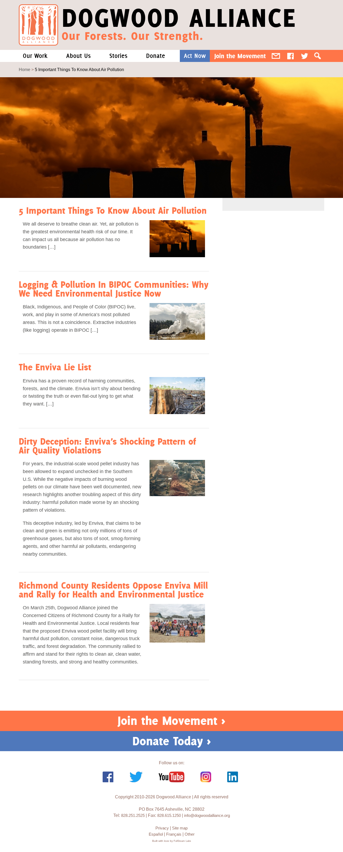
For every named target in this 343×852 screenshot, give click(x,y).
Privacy (162, 828)
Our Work (35, 56)
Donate (155, 56)
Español (156, 834)
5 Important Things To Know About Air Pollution (113, 210)
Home (24, 69)
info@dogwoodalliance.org (207, 815)
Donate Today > (171, 740)
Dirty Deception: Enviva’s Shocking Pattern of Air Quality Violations (107, 446)
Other (190, 834)
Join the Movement (240, 56)
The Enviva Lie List (55, 367)
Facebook (290, 56)
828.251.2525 (133, 815)
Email (276, 56)
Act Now (195, 56)
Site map (180, 828)
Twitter (304, 56)
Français (173, 834)
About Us (78, 56)
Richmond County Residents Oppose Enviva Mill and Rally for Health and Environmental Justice (113, 590)
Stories (118, 56)
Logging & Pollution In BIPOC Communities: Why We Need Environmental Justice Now (113, 289)
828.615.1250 (169, 815)
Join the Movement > (171, 720)
